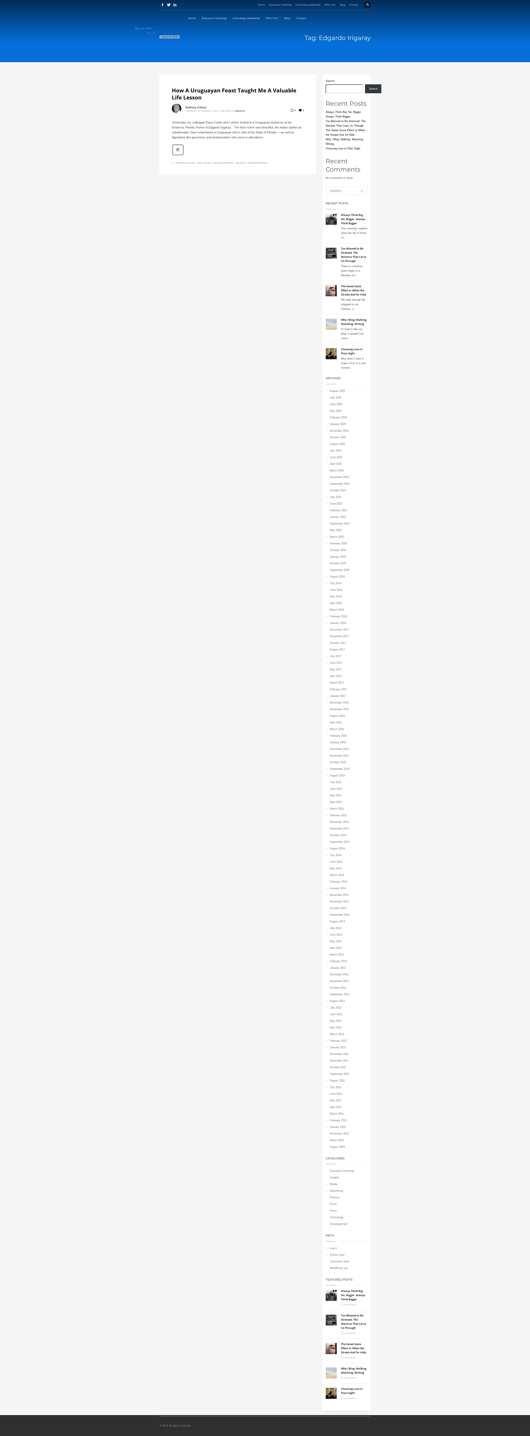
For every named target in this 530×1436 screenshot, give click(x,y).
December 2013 (339, 894)
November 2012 (339, 981)
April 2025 (336, 463)
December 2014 (339, 821)
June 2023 (336, 503)
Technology (336, 1217)
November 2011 (339, 1060)
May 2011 (335, 1100)
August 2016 (337, 715)
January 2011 (338, 1126)
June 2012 (336, 1014)
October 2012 (338, 987)
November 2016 (339, 709)
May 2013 (336, 941)
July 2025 (335, 450)
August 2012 (337, 1001)
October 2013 (338, 908)
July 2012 (335, 1007)
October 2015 (338, 762)
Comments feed (339, 1261)
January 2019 (338, 556)
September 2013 (339, 914)
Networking (336, 1190)
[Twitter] (169, 5)
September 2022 (339, 523)
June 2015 (336, 788)
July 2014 (335, 855)
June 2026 (336, 404)
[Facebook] (162, 5)
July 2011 (335, 1087)
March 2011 (337, 1113)
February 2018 (338, 616)
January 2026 (338, 424)
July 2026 (335, 397)
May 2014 (336, 868)
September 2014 (339, 841)
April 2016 (336, 722)
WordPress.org (339, 1268)
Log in (333, 1248)
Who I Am (330, 4)
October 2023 (338, 490)
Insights (240, 111)
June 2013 (336, 934)
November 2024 (339, 477)
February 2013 (338, 961)
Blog (342, 4)
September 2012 (339, 994)
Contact (353, 4)
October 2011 (338, 1067)
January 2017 (338, 695)
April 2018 (336, 603)
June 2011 (336, 1093)
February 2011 (338, 1120)
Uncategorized (338, 1223)
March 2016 (337, 729)
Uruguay (241, 163)
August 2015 (337, 775)
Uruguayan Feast (257, 163)
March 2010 (337, 1140)
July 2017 (335, 656)
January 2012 (338, 1047)
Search (330, 80)
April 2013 (336, 947)
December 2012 (339, 974)
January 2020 (338, 550)
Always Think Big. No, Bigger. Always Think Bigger (353, 219)
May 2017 (336, 669)
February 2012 (338, 1040)
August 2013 (337, 921)
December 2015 (339, 749)
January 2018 (338, 623)
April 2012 (336, 1027)
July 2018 (335, 583)
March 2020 (337, 536)
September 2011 (339, 1073)
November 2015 (339, 755)
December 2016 (339, 702)
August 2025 (337, 444)
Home (261, 4)
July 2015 (335, 782)
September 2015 (339, 768)
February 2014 (338, 881)
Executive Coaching (280, 4)
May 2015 (336, 795)
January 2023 (338, 516)
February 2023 (338, 510)
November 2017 (339, 636)
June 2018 (336, 589)
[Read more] (178, 154)
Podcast (335, 1197)
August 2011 (337, 1080)
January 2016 (338, 742)
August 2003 (337, 1146)
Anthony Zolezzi (196, 107)
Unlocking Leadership (308, 4)
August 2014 (337, 848)
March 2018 (337, 609)
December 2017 (339, 629)
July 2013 (335, 928)
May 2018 (336, 596)
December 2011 (339, 1054)
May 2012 (336, 1020)
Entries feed (337, 1254)
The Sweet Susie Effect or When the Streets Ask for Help (353, 290)
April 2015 (336, 802)
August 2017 (337, 649)
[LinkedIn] (175, 5)
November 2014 (339, 828)
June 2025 (336, 457)
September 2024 (339, 483)
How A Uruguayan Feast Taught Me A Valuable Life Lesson (234, 94)
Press (333, 1210)
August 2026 (337, 390)
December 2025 (339, 430)
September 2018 (339, 569)
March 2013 (337, 954)
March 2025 (337, 470)
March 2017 (337, 682)
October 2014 (338, 835)
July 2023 (335, 497)
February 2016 (338, 735)
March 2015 (337, 808)
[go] (362, 191)
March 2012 (337, 1034)
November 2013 (339, 901)
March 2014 (337, 875)
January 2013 (338, 967)
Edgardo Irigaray (223, 163)
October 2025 (338, 437)
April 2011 (336, 1107)
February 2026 (338, 417)
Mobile (334, 1184)
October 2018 (338, 563)
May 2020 (336, 530)
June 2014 (336, 861)
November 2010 (339, 1133)
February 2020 (338, 543)
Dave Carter (204, 163)
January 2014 (338, 888)
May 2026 (336, 410)
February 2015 (338, 815)
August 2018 (337, 576)
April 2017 (336, 676)
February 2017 (338, 689)
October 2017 (338, 642)
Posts (333, 1204)
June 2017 (336, 662)
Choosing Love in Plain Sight (343, 148)
